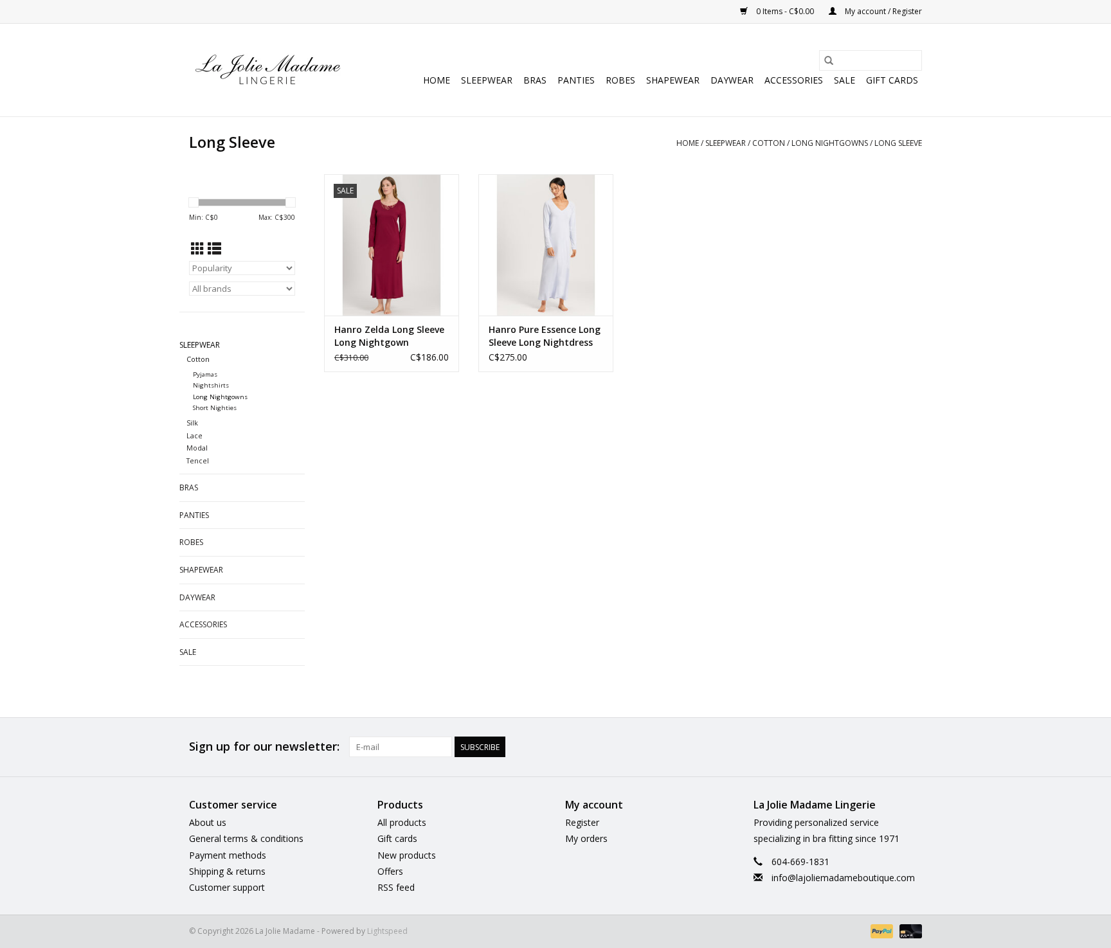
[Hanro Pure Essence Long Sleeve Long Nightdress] (545, 245)
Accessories (793, 80)
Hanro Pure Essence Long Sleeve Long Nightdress (545, 335)
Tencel (197, 460)
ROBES (620, 80)
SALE (844, 80)
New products (406, 855)
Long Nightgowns (829, 143)
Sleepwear (486, 80)
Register (582, 822)
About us (207, 822)
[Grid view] (197, 249)
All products (401, 822)
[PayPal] (880, 930)
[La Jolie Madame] (268, 70)
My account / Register (882, 11)
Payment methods (227, 855)
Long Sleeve (898, 143)
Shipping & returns (227, 871)
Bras (534, 80)
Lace (194, 435)
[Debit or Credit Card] (908, 930)
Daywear (732, 80)
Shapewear (673, 80)
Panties (576, 80)
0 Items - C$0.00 (785, 11)
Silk (192, 422)
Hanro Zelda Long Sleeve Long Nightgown (389, 335)
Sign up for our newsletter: (264, 746)
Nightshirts (211, 385)
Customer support (227, 887)
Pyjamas (205, 374)
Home (436, 80)
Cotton (768, 143)
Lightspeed (387, 931)
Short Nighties (215, 408)
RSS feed (396, 887)
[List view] (214, 249)
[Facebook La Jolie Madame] (888, 747)
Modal (197, 447)
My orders (586, 838)
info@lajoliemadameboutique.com (843, 878)
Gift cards (892, 80)
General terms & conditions (246, 838)
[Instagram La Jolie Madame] (911, 747)
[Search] (828, 60)
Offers (390, 871)
